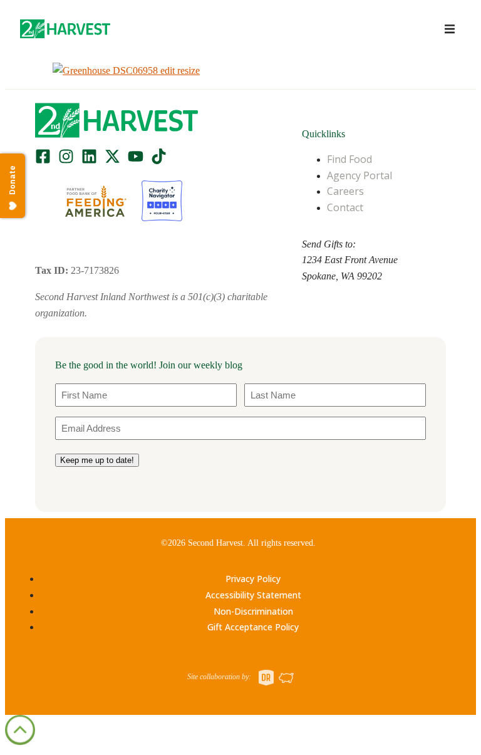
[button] (65, 29)
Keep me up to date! (97, 460)
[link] (65, 29)
